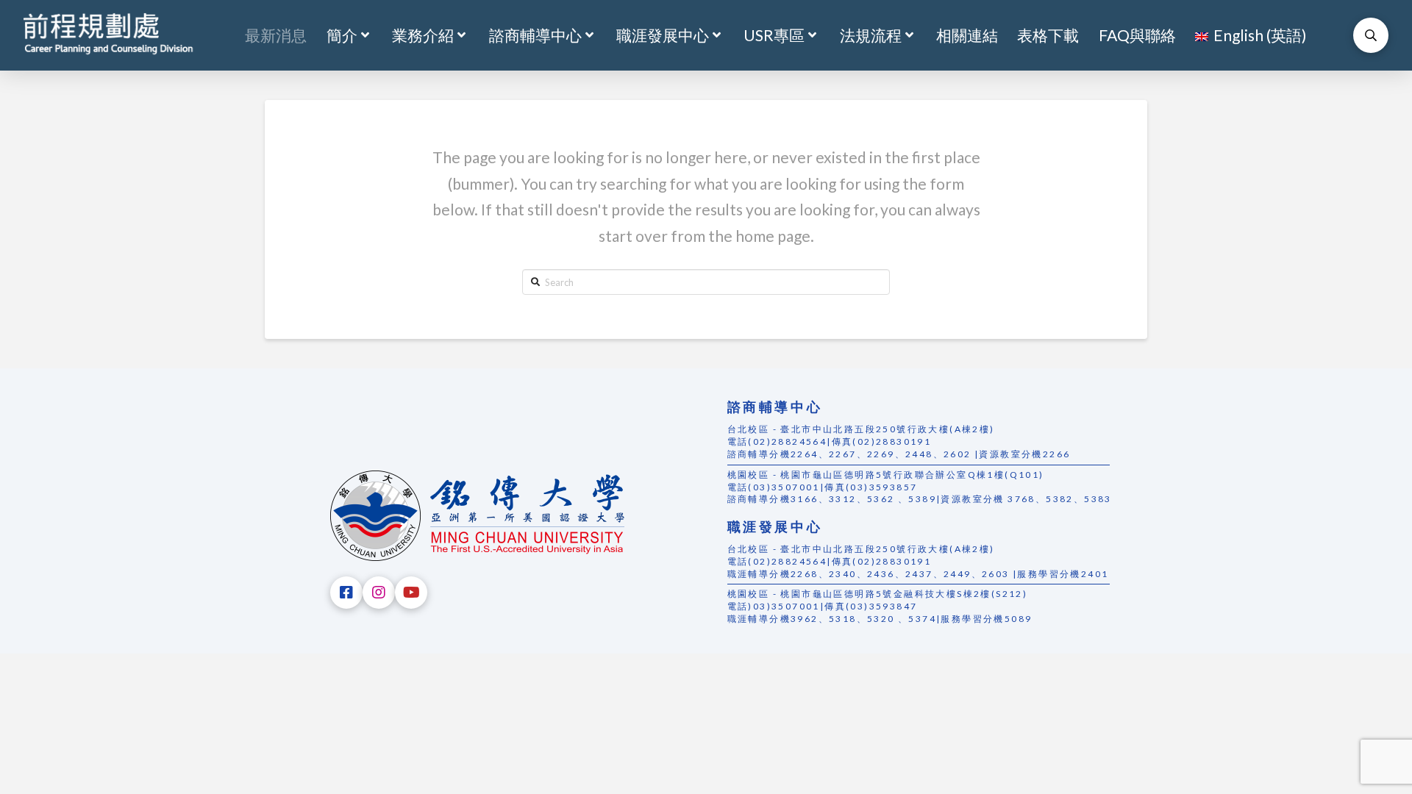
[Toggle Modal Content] (1370, 35)
